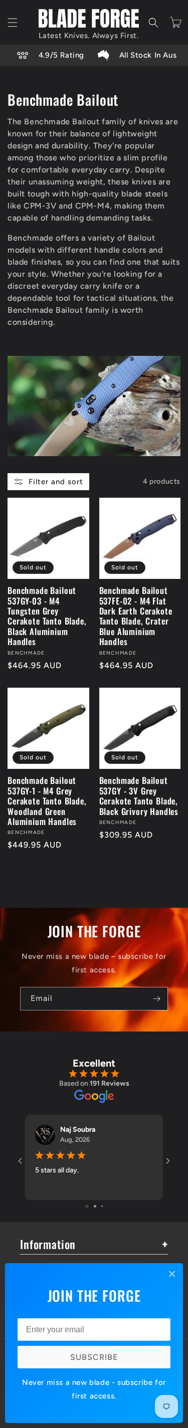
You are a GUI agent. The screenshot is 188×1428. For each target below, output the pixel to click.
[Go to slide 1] (87, 1206)
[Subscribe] (156, 998)
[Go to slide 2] (95, 1206)
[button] (13, 23)
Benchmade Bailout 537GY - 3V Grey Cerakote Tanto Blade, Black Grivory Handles (139, 796)
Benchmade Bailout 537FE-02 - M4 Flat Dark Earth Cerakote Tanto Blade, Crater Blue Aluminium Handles (135, 616)
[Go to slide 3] (102, 1206)
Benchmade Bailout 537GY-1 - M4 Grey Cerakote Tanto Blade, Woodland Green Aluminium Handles (47, 801)
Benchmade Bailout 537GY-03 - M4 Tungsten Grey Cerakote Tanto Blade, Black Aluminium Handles (47, 616)
